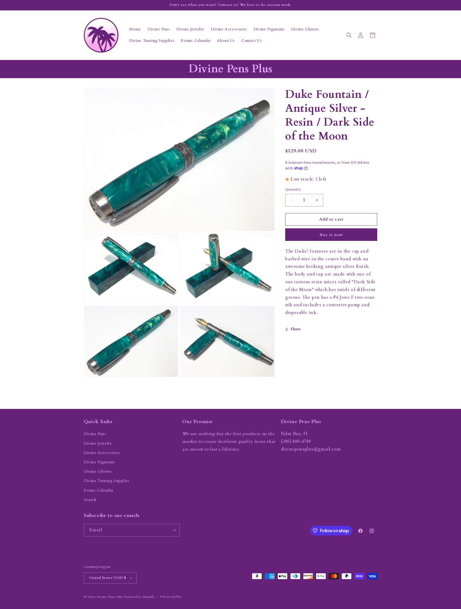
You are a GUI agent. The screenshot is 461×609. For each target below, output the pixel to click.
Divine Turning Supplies (106, 480)
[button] (349, 35)
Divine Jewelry (98, 443)
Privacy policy (171, 597)
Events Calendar (98, 490)
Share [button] (296, 329)
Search (90, 499)
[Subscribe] (174, 530)
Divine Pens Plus (110, 597)
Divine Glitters (98, 471)
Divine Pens (95, 433)
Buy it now (331, 234)
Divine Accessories (102, 452)
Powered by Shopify (139, 597)
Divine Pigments (99, 462)
